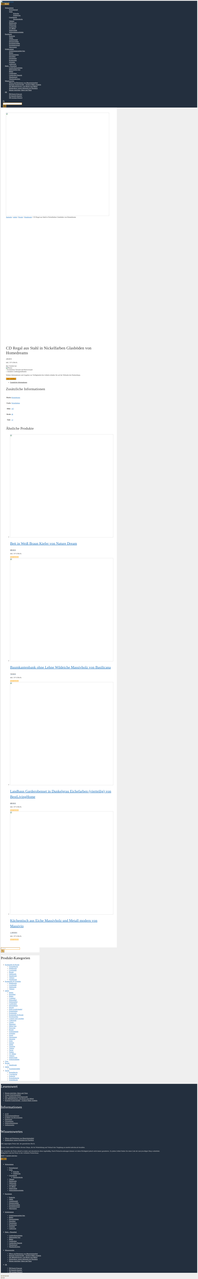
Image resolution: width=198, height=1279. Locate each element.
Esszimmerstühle (14, 43)
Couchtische (13, 17)
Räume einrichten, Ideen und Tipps (20, 90)
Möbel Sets (12, 1026)
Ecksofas (16, 13)
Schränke (12, 62)
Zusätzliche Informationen (18, 382)
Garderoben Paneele (15, 75)
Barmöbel (12, 994)
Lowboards (12, 26)
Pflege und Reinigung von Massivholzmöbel (23, 83)
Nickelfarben (15, 403)
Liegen (11, 1022)
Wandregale (28, 217)
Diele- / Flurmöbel (11, 66)
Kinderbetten (13, 1011)
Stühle (11, 38)
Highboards (13, 23)
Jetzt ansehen (11, 379)
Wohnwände (13, 30)
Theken (11, 1048)
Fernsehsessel (13, 10)
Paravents (12, 1028)
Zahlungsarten (9, 1125)
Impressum (8, 1119)
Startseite (9, 217)
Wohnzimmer (9, 8)
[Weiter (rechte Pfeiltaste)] (4, 1277)
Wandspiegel (13, 77)
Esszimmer (8, 34)
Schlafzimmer (9, 49)
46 (12, 414)
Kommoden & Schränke (13, 981)
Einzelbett (12, 56)
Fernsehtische (13, 966)
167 (12, 409)
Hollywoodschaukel (15, 1009)
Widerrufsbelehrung (11, 1123)
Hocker (11, 1007)
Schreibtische (13, 1080)
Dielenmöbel (13, 1002)
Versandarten (9, 1121)
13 (12, 420)
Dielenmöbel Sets (14, 69)
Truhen (11, 1052)
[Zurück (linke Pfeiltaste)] (1, 1277)
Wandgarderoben (14, 79)
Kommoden (13, 60)
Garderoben (13, 73)
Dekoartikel (13, 1000)
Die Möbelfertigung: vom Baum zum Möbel (23, 86)
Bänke (11, 71)
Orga (6, 1061)
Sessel (11, 1035)
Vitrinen (11, 21)
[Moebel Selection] (7, 2)
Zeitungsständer (14, 1059)
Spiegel (11, 1043)
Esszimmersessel (14, 45)
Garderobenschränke (15, 68)
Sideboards (12, 25)
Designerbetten (14, 55)
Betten (11, 53)
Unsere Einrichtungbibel (13, 1095)
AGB (7, 1114)
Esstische (12, 36)
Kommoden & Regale (12, 965)
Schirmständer (13, 1031)
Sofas (11, 11)
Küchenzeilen (13, 1017)
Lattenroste (12, 64)
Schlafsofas (17, 15)
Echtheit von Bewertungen (13, 1117)
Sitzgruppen (13, 47)
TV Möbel (12, 28)
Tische (11, 1050)
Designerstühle (14, 41)
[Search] (4, 106)
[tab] (61, 382)
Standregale (13, 976)
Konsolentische (14, 1078)
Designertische (18, 19)
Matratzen (12, 1024)
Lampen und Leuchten (16, 1018)
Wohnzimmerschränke (16, 32)
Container (12, 998)
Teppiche (12, 1046)
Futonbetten (13, 58)
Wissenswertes (9, 81)
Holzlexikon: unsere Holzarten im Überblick (23, 88)
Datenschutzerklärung (12, 1116)
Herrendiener (13, 1005)
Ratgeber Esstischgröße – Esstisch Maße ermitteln (25, 84)
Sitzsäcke (12, 1039)
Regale (20, 217)
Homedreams (15, 397)
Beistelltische (13, 1072)
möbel (15, 217)
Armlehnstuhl (13, 40)
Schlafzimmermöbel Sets (17, 51)
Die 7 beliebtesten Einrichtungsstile (16, 1097)
